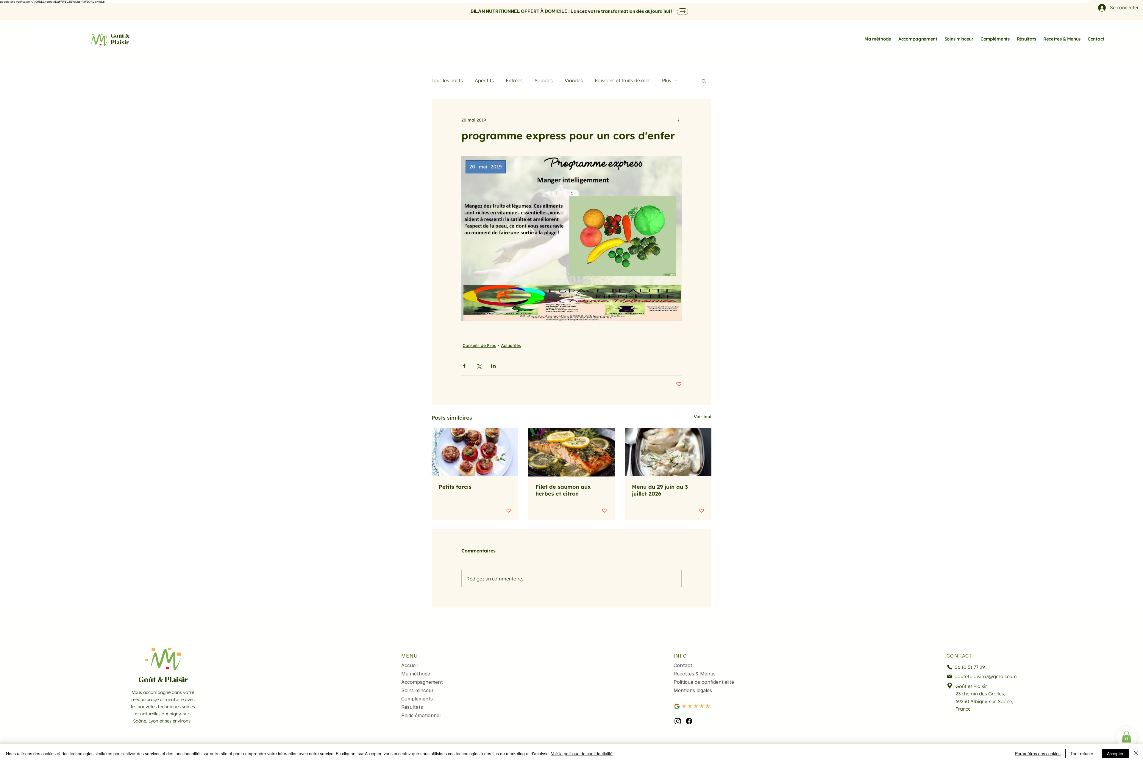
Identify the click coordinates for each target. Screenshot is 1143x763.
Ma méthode (415, 674)
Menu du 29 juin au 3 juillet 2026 (660, 490)
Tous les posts (447, 80)
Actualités (511, 345)
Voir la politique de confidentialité (582, 753)
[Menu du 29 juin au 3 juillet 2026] (668, 452)
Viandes (574, 80)
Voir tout (702, 416)
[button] (704, 80)
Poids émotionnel (421, 715)
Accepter (1115, 753)
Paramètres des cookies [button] (1038, 753)
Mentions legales (693, 690)
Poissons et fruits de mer (622, 80)
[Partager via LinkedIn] (493, 366)
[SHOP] (682, 11)
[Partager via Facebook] (464, 366)
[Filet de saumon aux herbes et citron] (571, 452)
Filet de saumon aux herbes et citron (563, 490)
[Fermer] (1135, 753)
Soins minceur (417, 690)
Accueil (409, 665)
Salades (544, 80)
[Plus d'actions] (678, 120)
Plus (666, 80)
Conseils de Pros (479, 345)
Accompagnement (422, 682)
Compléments (417, 699)
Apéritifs (484, 80)
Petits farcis (455, 486)
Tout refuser (1081, 753)
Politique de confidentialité (704, 682)
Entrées (514, 80)
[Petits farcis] (475, 452)
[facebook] (689, 721)
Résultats (412, 707)
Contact (683, 665)
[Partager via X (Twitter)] (479, 366)
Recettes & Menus (695, 674)
